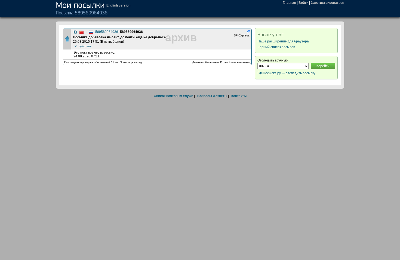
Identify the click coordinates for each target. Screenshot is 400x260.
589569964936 (106, 32)
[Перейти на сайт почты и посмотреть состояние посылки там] (248, 32)
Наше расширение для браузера (283, 41)
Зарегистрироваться (327, 3)
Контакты (239, 96)
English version (118, 5)
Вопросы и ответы (212, 96)
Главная (289, 3)
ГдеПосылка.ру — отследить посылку (286, 73)
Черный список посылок (276, 47)
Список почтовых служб (173, 96)
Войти (303, 3)
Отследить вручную (272, 60)
